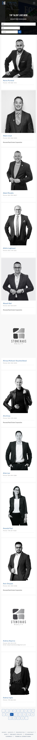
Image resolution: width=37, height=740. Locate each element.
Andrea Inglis (8, 698)
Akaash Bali (7, 303)
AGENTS (11, 732)
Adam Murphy (8, 193)
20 (22, 718)
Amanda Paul (8, 528)
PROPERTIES (20, 732)
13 (20, 714)
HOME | (4, 732)
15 (28, 714)
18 (14, 718)
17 (10, 718)
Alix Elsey (6, 416)
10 (7, 714)
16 (32, 714)
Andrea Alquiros (9, 641)
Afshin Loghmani (9, 248)
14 (24, 714)
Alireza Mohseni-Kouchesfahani (15, 361)
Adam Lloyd (7, 136)
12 (16, 714)
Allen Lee (6, 473)
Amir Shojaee (8, 583)
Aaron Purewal (8, 80)
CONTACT (30, 732)
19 (18, 718)
